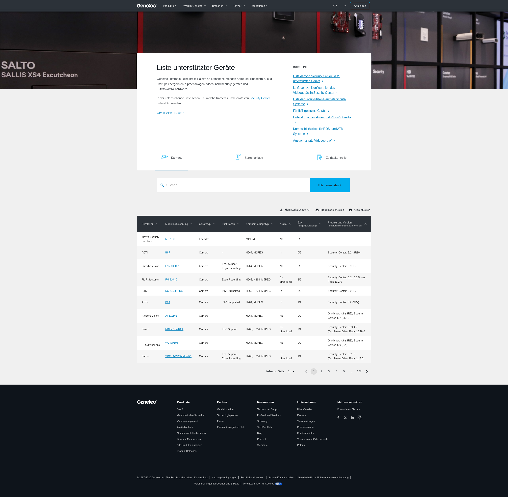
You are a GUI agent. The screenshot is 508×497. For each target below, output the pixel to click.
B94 (167, 302)
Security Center (260, 98)
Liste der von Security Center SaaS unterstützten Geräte (316, 78)
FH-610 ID (171, 279)
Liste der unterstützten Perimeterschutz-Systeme (319, 102)
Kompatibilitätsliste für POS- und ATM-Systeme (318, 131)
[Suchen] (335, 5)
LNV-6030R (172, 266)
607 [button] (359, 371)
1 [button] (314, 371)
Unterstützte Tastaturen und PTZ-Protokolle (322, 117)
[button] (150, 223)
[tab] (171, 158)
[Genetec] (147, 5)
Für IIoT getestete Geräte (309, 110)
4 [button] (336, 371)
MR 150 (169, 239)
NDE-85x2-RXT (174, 329)
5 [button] (344, 371)
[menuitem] (170, 6)
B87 (167, 252)
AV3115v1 (171, 315)
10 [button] (289, 371)
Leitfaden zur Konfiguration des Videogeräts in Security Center (314, 90)
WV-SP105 (171, 342)
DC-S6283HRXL (174, 290)
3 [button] (329, 371)
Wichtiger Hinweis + (172, 113)
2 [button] (321, 371)
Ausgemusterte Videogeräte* (312, 140)
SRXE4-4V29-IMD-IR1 (178, 356)
